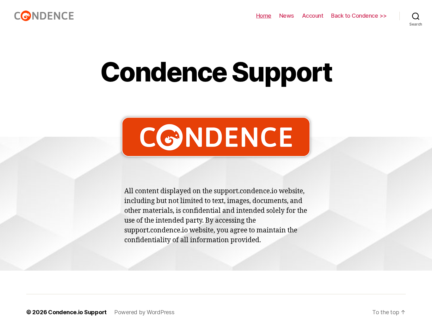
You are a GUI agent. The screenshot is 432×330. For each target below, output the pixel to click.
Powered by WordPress (144, 312)
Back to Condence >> (359, 15)
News (286, 15)
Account (313, 15)
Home (263, 15)
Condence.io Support (77, 312)
